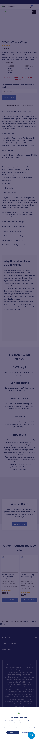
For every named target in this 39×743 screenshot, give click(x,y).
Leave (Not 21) (25, 732)
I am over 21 (13, 732)
